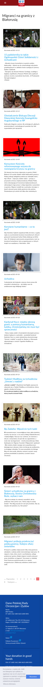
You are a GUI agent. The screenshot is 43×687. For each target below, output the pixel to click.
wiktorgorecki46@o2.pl (17, 630)
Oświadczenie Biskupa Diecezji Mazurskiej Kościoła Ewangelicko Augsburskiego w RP (20, 118)
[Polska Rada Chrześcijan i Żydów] (21, 4)
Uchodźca (9, 279)
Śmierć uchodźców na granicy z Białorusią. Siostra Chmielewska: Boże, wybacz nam (20, 493)
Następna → (12, 582)
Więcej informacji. (9, 684)
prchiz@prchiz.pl (11, 633)
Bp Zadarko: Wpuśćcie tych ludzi (20, 429)
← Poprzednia (9, 579)
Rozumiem (33, 676)
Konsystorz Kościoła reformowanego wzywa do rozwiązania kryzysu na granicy (19, 166)
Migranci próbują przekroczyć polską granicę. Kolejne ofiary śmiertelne (19, 544)
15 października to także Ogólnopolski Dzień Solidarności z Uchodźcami (21, 57)
